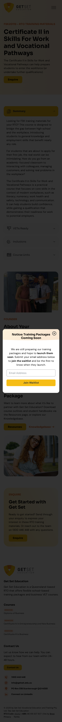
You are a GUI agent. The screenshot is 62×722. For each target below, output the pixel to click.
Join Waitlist (31, 382)
